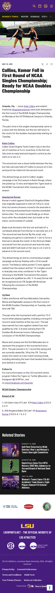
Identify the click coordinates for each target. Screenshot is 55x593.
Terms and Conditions (12, 575)
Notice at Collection (33, 580)
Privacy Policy (8, 569)
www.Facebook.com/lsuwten (19, 383)
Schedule (35, 17)
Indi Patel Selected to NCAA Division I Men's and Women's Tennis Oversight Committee (35, 450)
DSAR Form (29, 575)
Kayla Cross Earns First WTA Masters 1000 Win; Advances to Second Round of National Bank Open (36, 467)
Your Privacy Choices (11, 580)
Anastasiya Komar (21, 109)
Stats (44, 17)
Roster (24, 17)
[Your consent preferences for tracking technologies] (50, 588)
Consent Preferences (27, 569)
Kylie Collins (29, 106)
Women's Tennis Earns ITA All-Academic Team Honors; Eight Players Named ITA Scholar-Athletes (36, 484)
